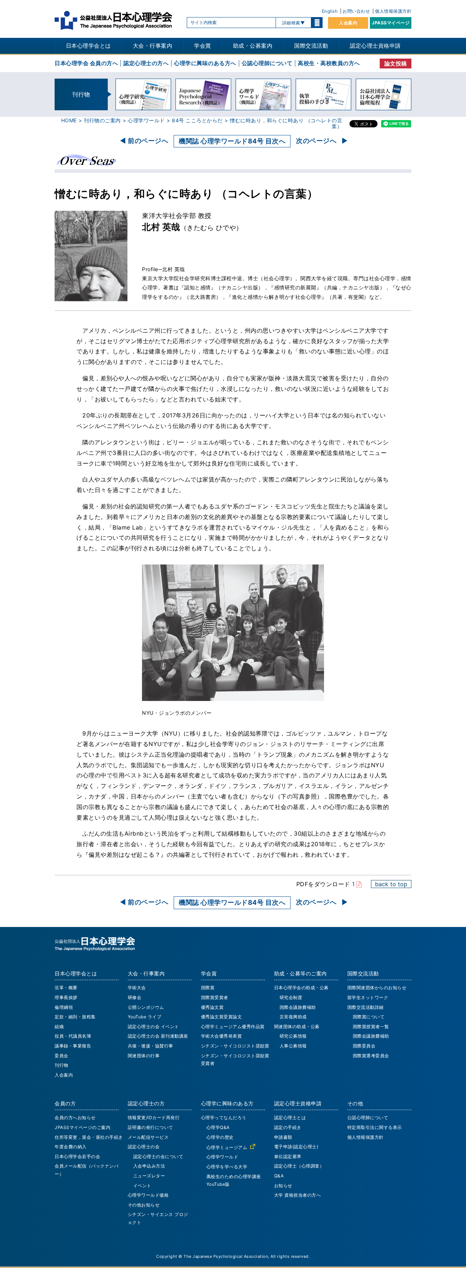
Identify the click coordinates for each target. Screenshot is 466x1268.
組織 (59, 1026)
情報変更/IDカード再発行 (154, 1117)
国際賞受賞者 (214, 997)
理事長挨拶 (66, 997)
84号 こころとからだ (197, 120)
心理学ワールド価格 (148, 1195)
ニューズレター (149, 1175)
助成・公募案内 (253, 45)
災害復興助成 (293, 1016)
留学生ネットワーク (367, 997)
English (330, 11)
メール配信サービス (148, 1137)
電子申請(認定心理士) (296, 1146)
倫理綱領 (64, 1007)
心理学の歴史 (220, 1137)
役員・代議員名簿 (73, 1036)
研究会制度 (291, 997)
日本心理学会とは (88, 45)
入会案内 (348, 22)
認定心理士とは (290, 1117)
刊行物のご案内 (102, 120)
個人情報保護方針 (393, 11)
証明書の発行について (150, 1127)
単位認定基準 (287, 1156)
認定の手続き (287, 1127)
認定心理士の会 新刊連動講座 (158, 1036)
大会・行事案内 (153, 45)
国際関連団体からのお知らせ (377, 987)
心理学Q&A (218, 1127)
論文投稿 (395, 63)
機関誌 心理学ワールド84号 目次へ (232, 141)
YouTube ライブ (145, 1016)
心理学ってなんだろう (223, 1117)
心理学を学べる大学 (227, 1166)
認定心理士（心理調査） (299, 1166)
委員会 (61, 1055)
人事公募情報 (293, 1046)
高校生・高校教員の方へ (329, 63)
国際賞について (369, 1016)
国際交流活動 (311, 45)
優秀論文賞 (212, 1007)
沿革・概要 (66, 987)
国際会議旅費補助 (298, 1007)
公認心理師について (267, 63)
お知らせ (283, 1185)
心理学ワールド (146, 120)
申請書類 (283, 1137)
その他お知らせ (144, 1205)
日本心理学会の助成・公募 (301, 987)
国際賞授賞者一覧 (371, 1026)
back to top (391, 884)
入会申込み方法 (149, 1166)
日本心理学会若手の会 (77, 1156)
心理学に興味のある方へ (205, 63)
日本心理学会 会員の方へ (86, 63)
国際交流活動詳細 (365, 1007)
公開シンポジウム (146, 1007)
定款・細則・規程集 (75, 1016)
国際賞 (208, 987)
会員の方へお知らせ (75, 1117)
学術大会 (137, 987)
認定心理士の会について (158, 1156)
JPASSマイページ (391, 22)
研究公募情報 (293, 1036)
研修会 (135, 997)
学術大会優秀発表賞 (221, 1036)
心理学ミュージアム (227, 1147)
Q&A (279, 1175)
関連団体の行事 (144, 1055)
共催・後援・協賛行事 (150, 1046)
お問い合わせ (356, 11)
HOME (69, 120)
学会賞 (202, 45)
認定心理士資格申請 (375, 45)
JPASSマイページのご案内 (82, 1127)
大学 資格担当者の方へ (297, 1195)
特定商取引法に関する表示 (374, 1127)
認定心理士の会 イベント (153, 1026)
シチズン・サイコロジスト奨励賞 (235, 1046)
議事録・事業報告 (73, 1046)
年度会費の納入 (71, 1146)
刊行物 (61, 1065)
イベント (142, 1185)
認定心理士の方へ (146, 63)
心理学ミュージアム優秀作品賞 (233, 1026)
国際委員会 (364, 1046)
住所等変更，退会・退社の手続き (89, 1137)
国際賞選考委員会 (371, 1055)
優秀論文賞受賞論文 (221, 1016)
